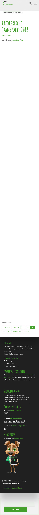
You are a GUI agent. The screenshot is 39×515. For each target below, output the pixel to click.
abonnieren (18, 438)
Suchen (15, 509)
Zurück (16, 327)
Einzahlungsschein (19, 426)
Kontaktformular (12, 358)
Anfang (7, 327)
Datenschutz (17, 488)
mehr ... (6, 98)
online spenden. (16, 418)
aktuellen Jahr (17, 40)
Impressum (6, 488)
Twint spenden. (15, 410)
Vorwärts (17, 331)
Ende (26, 331)
